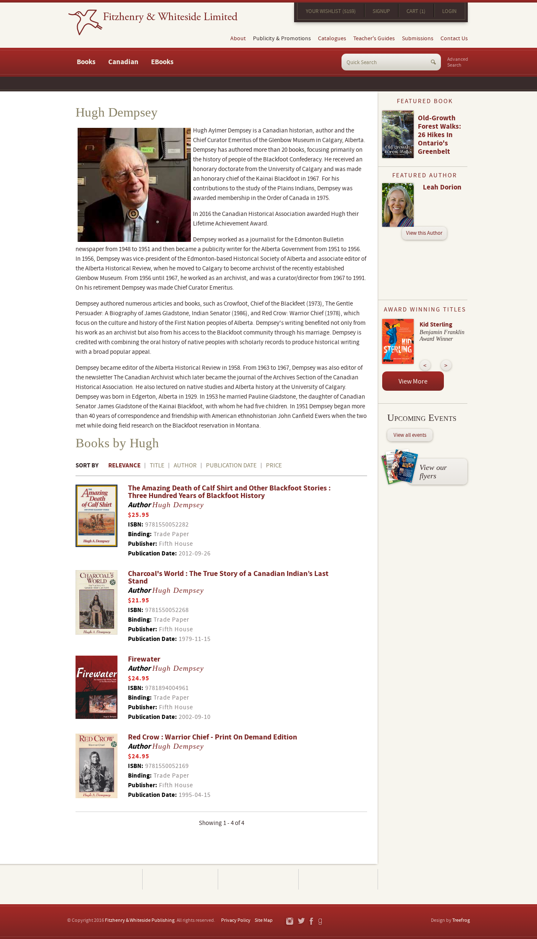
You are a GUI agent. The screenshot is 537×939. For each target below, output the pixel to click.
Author (185, 466)
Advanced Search (457, 62)
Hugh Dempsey (178, 505)
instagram (289, 921)
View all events (410, 435)
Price (274, 466)
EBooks (162, 62)
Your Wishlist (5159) (331, 11)
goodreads (320, 921)
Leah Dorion (442, 187)
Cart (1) (416, 11)
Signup (381, 11)
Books (86, 62)
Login (449, 11)
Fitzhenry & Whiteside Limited (152, 22)
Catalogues (332, 38)
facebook (311, 921)
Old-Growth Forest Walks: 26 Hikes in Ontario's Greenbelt (439, 135)
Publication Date (231, 466)
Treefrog (461, 920)
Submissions (417, 38)
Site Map (264, 920)
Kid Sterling (436, 324)
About (238, 38)
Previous (425, 365)
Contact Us (454, 38)
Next (446, 365)
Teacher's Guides (374, 38)
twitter (301, 921)
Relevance (124, 465)
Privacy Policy (235, 920)
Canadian (123, 62)
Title (157, 466)
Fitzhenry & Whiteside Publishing (140, 920)
